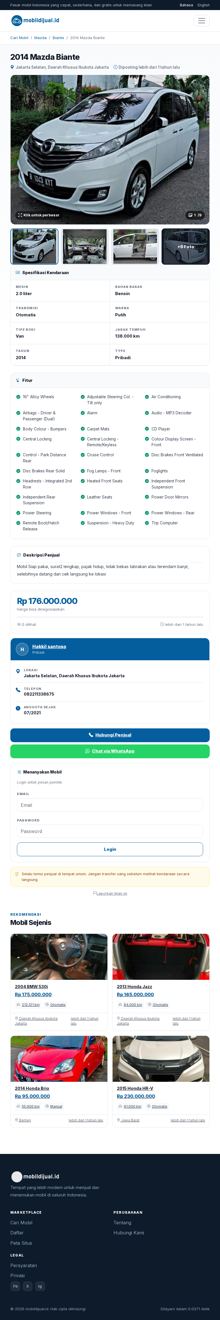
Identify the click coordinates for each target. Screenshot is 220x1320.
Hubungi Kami (128, 1233)
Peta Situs (21, 1243)
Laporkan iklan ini (112, 893)
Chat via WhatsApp (113, 751)
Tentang (122, 1222)
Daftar (17, 1233)
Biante (58, 37)
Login (110, 849)
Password (28, 820)
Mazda (40, 37)
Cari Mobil (19, 37)
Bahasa (186, 5)
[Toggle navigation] (202, 20)
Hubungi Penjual (113, 735)
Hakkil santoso (49, 646)
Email (23, 794)
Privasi (17, 1275)
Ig (40, 1286)
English (204, 5)
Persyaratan (23, 1265)
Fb (15, 1286)
